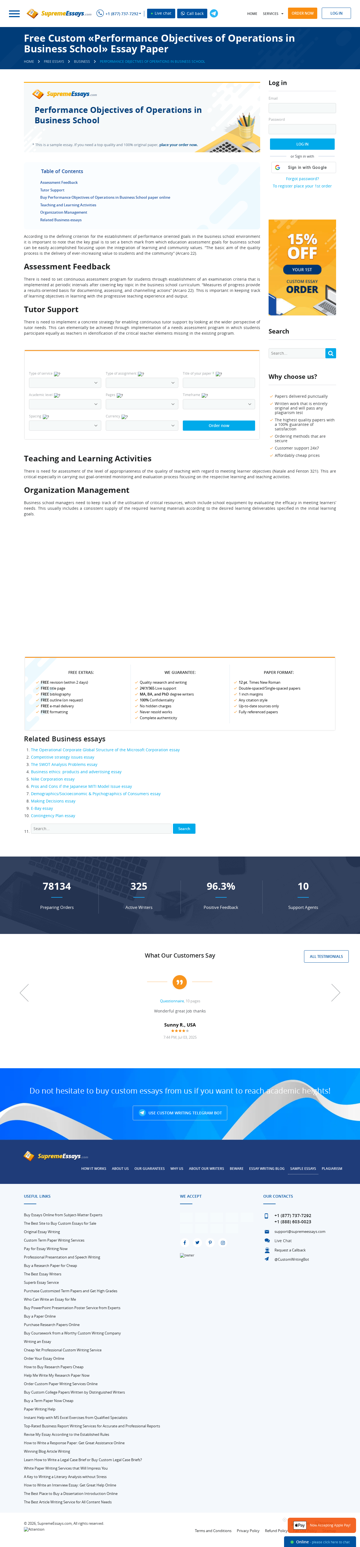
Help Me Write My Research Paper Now (56, 1375)
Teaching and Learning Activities (68, 204)
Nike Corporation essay (53, 779)
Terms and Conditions (213, 1530)
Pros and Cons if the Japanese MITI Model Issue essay (81, 786)
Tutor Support (52, 190)
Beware (237, 1168)
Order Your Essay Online (44, 1358)
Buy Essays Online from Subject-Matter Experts (63, 1214)
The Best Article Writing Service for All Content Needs (68, 1501)
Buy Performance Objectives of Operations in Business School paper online (105, 197)
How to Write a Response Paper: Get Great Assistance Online (74, 1442)
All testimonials (326, 956)
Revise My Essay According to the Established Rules (66, 1434)
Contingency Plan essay (53, 815)
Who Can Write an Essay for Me (50, 1299)
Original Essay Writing (42, 1231)
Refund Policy (276, 1530)
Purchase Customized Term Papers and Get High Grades (70, 1290)
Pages (110, 394)
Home (252, 13)
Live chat (162, 13)
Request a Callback (290, 1250)
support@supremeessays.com (299, 1231)
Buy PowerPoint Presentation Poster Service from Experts (72, 1307)
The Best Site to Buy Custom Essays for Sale (60, 1223)
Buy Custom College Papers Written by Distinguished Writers (74, 1392)
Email (273, 98)
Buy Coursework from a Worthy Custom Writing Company (72, 1333)
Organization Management (63, 212)
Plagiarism (332, 1168)
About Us (120, 1168)
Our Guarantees (149, 1168)
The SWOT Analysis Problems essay (64, 764)
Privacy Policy (248, 1530)
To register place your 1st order (302, 186)
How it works (93, 1168)
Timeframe (191, 394)
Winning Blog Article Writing (47, 1451)
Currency (113, 416)
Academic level (41, 394)
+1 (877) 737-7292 (121, 14)
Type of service (41, 373)
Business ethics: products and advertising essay (76, 771)
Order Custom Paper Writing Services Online (61, 1383)
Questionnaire (172, 1000)
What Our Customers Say (180, 955)
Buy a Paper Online (40, 1316)
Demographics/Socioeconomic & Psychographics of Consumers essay (96, 793)
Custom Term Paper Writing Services (54, 1240)
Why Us (176, 1168)
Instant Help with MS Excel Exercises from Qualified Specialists (75, 1417)
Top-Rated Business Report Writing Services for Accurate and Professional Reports (92, 1425)
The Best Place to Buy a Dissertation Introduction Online (71, 1493)
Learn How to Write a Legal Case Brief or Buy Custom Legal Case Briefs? (83, 1459)
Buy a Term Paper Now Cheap (48, 1400)
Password (277, 119)
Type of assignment (121, 373)
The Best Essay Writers (42, 1274)
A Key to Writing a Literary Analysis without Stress (65, 1476)
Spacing (35, 416)
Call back (195, 13)
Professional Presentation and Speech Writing (62, 1257)
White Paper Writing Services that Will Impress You (66, 1468)
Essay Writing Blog (267, 1168)
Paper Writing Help (39, 1409)
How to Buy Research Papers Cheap (54, 1366)
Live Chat (283, 1240)
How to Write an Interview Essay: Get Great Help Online (70, 1485)
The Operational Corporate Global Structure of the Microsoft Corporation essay (105, 749)
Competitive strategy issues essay (62, 757)
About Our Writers (206, 1168)
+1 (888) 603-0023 (292, 1222)
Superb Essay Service (41, 1282)
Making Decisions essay (53, 801)
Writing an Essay (37, 1341)
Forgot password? (302, 178)
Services (270, 13)
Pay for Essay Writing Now (46, 1248)
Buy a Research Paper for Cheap (50, 1265)
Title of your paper (198, 373)
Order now (303, 13)
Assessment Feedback (59, 182)
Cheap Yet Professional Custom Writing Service (63, 1349)
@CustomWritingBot (291, 1259)
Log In (302, 144)
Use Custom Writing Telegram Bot (184, 1112)
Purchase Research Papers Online (52, 1324)
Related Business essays (61, 219)
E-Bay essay (42, 808)
